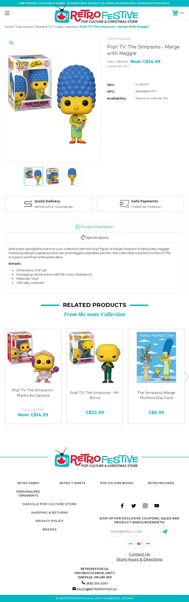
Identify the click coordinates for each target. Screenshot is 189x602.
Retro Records (161, 483)
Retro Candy (28, 483)
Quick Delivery (47, 201)
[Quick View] (33, 379)
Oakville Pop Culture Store (50, 504)
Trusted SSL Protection (146, 206)
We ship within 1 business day (53, 206)
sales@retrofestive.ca (97, 589)
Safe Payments (144, 201)
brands (50, 529)
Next (186, 376)
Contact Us (139, 554)
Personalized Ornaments (28, 493)
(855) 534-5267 (97, 583)
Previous (3, 376)
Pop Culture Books (116, 483)
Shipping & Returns (49, 512)
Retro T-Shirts (72, 483)
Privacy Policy (49, 521)
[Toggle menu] (23, 13)
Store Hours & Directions (139, 559)
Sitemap (128, 598)
